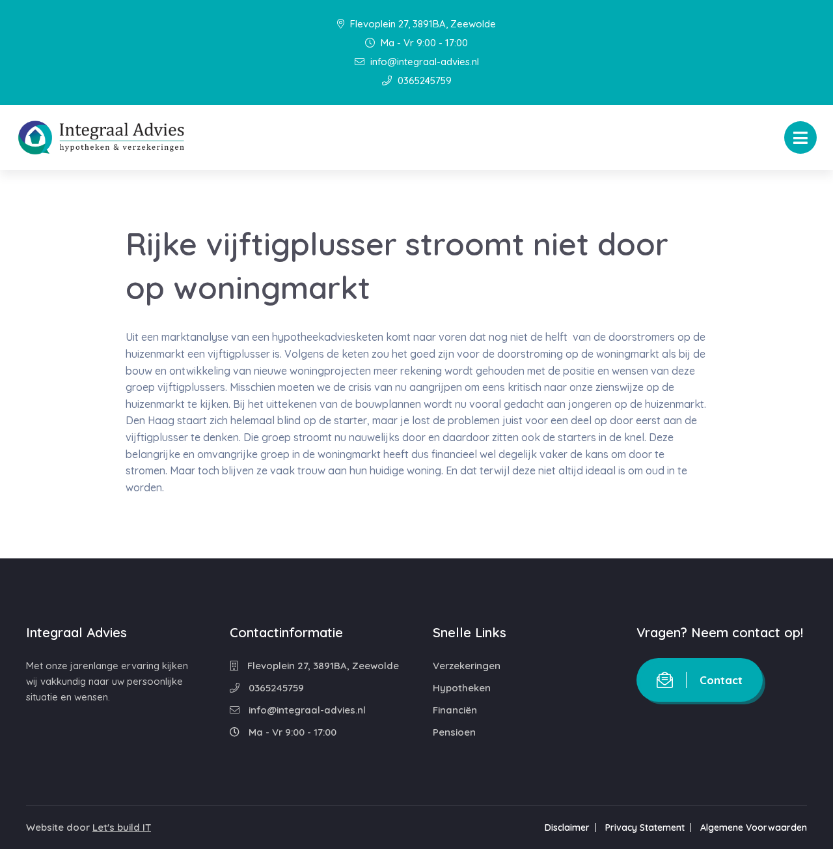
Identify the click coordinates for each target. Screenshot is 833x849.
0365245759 (423, 80)
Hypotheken (462, 688)
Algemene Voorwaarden (753, 827)
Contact (721, 680)
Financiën (455, 710)
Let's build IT (121, 827)
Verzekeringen (466, 665)
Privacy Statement (645, 827)
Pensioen (454, 732)
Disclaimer (567, 827)
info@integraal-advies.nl (423, 61)
